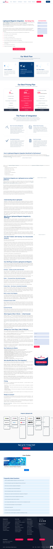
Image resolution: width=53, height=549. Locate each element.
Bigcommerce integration (6, 523)
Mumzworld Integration (30, 531)
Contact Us (29, 1)
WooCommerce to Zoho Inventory (7, 541)
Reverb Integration (29, 530)
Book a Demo (38, 1)
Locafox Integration (17, 531)
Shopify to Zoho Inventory (6, 542)
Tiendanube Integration (6, 530)
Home (11, 1)
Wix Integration (5, 526)
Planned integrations (19, 539)
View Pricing (42, 539)
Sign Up (48, 1)
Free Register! (26, 448)
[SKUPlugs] (5, 2)
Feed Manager (20, 1)
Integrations (14, 1)
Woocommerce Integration (6, 522)
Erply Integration (17, 523)
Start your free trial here (8, 403)
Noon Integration (29, 527)
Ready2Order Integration (18, 530)
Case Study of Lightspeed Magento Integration (12, 466)
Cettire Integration (29, 534)
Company (25, 1)
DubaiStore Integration (30, 526)
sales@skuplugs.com (43, 523)
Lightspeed (24, 25)
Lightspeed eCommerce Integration (20, 522)
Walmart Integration (30, 522)
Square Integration (17, 526)
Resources (33, 1)
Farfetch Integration (30, 523)
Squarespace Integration (6, 527)
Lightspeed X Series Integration (19, 527)
